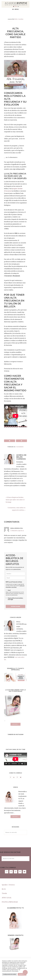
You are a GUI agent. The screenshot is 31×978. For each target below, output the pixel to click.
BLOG (4, 889)
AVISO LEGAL (6, 897)
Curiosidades (19, 446)
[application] (15, 759)
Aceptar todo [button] (22, 974)
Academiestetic (16, 4)
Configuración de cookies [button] (9, 974)
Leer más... (16, 725)
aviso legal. (14, 587)
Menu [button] (17, 9)
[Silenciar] (22, 763)
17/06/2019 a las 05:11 (17, 530)
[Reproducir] (6, 763)
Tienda (4, 893)
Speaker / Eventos (8, 885)
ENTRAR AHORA (15, 606)
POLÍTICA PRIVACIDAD (10, 902)
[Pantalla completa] (25, 763)
